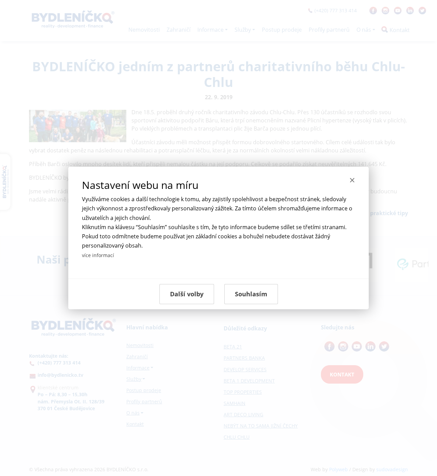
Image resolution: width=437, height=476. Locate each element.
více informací (98, 255)
